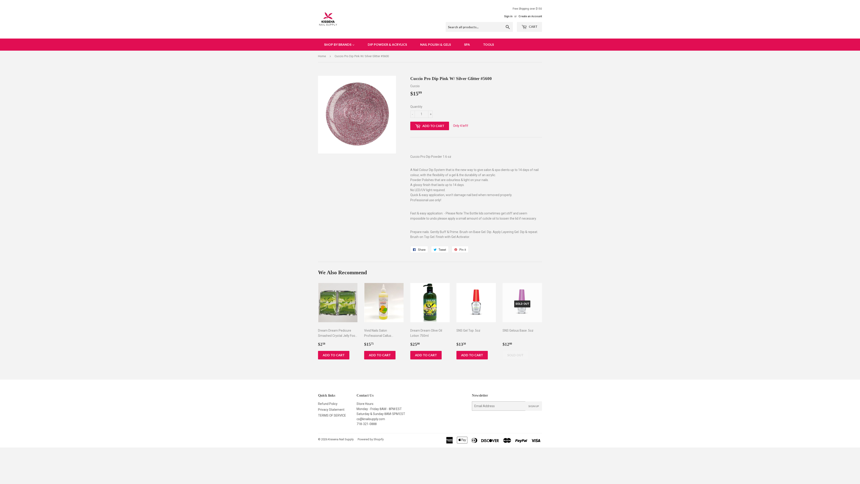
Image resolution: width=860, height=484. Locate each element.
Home (322, 56)
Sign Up (533, 406)
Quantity (416, 106)
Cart (533, 26)
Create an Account (530, 16)
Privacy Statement (331, 409)
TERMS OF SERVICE (332, 415)
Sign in (508, 16)
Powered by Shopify (371, 439)
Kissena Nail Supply (341, 439)
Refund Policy (328, 404)
